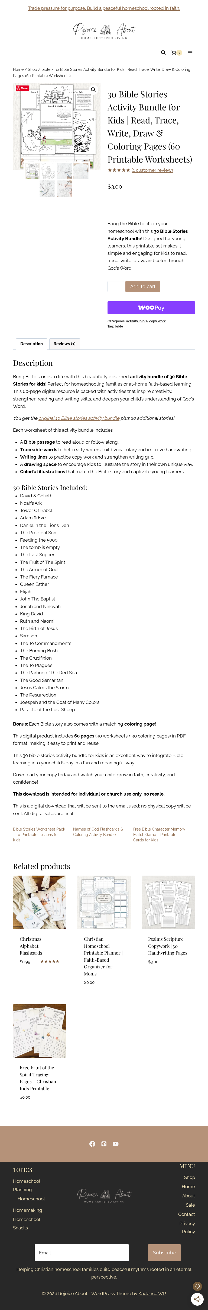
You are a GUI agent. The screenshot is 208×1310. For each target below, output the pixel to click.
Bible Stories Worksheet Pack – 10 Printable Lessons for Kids (39, 834)
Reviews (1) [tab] (65, 343)
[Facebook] (92, 1144)
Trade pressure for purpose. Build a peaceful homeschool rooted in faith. (104, 8)
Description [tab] (31, 343)
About (188, 1195)
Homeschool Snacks (24, 1223)
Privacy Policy (187, 1228)
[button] (93, 90)
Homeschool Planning (24, 1185)
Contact (186, 1214)
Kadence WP (152, 1293)
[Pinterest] (104, 1144)
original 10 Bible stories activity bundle (78, 418)
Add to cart (142, 286)
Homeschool (26, 1198)
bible (143, 321)
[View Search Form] (163, 53)
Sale (190, 1205)
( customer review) (152, 170)
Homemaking (24, 1210)
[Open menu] (190, 52)
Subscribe (164, 1252)
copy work (157, 321)
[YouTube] (115, 1144)
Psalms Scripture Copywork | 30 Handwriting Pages (167, 946)
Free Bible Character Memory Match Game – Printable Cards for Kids (159, 834)
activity (132, 321)
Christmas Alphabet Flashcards (31, 946)
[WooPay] (151, 307)
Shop (189, 1177)
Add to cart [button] (33, 977)
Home (188, 1186)
